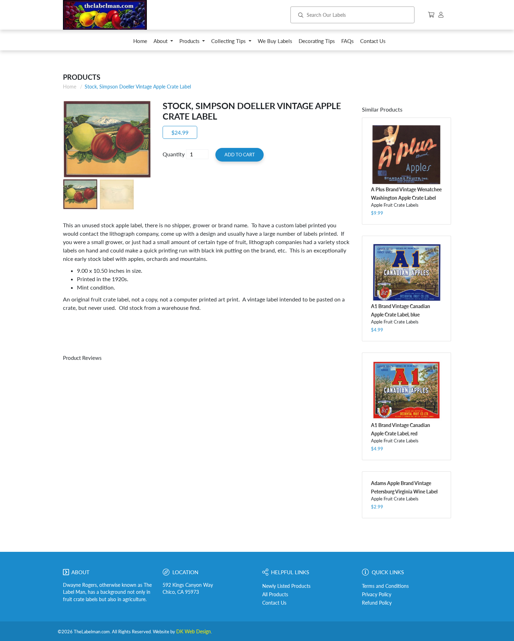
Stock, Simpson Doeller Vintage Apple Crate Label (138, 87)
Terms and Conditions (385, 586)
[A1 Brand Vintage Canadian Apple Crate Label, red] (406, 390)
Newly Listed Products (286, 586)
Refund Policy (377, 603)
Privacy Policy (376, 594)
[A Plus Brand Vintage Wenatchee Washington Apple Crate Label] (406, 155)
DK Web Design (193, 631)
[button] (163, 42)
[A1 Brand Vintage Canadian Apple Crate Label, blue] (406, 272)
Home (69, 87)
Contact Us (274, 603)
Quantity (174, 154)
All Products (275, 594)
